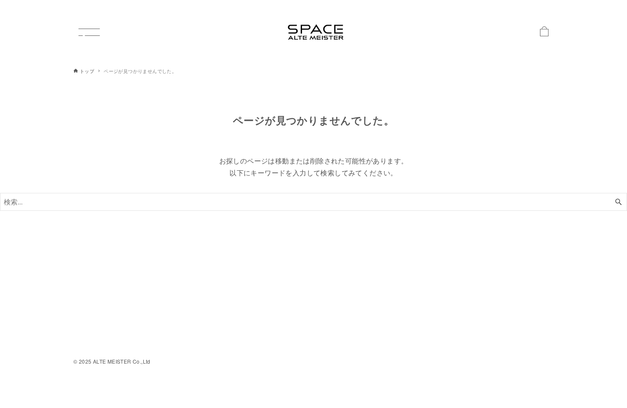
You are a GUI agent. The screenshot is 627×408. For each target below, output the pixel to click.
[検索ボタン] (618, 202)
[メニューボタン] (89, 32)
